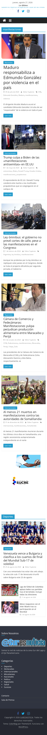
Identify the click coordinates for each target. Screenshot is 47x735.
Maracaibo (36, 343)
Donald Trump (23, 171)
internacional (8, 426)
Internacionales (10, 153)
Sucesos (7, 687)
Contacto (5, 695)
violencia (6, 98)
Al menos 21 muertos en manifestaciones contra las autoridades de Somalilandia (22, 415)
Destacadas (9, 669)
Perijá (5, 346)
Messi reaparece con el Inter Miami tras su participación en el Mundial (30, 608)
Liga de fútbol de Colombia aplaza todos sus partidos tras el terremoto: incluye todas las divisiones (31, 590)
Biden (15, 171)
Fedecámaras (13, 343)
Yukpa (11, 346)
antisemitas (7, 171)
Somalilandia (31, 426)
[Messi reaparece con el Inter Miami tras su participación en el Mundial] (9, 603)
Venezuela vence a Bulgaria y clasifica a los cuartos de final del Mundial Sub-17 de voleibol (22, 558)
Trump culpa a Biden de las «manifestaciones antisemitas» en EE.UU (21, 160)
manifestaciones (31, 95)
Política (7, 679)
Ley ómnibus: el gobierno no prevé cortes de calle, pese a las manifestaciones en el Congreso (22, 242)
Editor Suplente (29, 92)
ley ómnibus (16, 254)
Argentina (7, 254)
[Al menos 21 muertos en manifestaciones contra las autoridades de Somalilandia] (23, 377)
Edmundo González (10, 95)
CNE (39, 92)
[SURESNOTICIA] (4, 20)
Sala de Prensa (7, 700)
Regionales (9, 315)
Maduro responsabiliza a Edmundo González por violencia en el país (22, 77)
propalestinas (21, 174)
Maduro (21, 95)
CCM (5, 343)
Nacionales (9, 62)
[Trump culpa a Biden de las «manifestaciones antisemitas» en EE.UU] (23, 126)
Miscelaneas (9, 674)
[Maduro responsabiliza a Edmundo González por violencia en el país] (23, 35)
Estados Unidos (35, 171)
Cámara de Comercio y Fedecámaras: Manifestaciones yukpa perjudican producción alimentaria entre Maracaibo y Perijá (23, 327)
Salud (6, 684)
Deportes (8, 549)
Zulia (16, 346)
